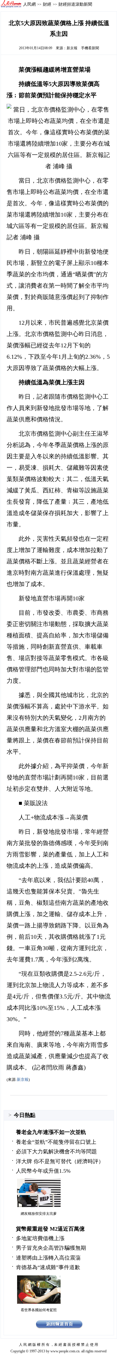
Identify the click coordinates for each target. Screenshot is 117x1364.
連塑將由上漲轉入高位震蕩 (48, 1258)
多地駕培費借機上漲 (40, 1238)
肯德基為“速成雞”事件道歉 (48, 1267)
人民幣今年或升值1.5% (43, 1171)
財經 (47, 4)
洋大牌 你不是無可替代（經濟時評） (60, 1161)
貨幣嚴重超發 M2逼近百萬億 (50, 1229)
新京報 (72, 48)
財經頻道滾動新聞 (75, 4)
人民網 (29, 4)
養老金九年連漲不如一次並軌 (51, 1132)
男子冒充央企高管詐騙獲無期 (51, 1248)
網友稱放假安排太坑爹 (39, 1214)
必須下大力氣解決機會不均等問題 (56, 1152)
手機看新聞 (90, 48)
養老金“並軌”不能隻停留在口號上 (56, 1142)
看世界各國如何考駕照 (39, 1310)
